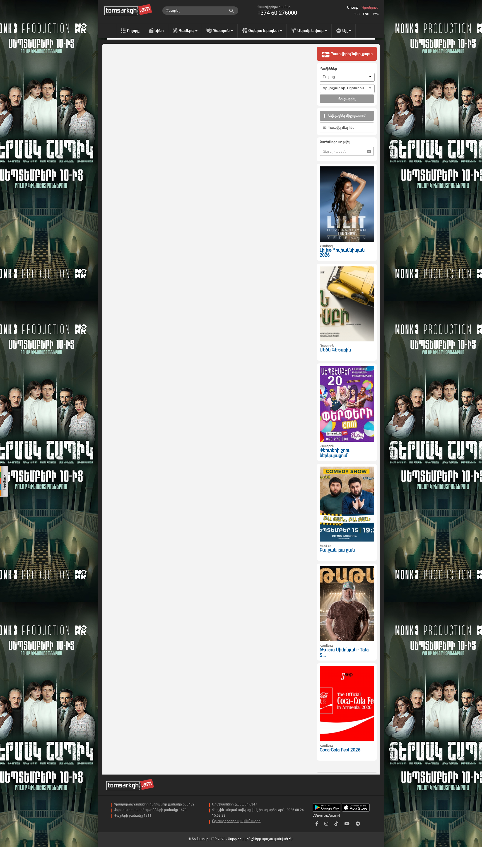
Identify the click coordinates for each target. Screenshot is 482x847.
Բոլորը (133, 30)
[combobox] (347, 77)
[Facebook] (316, 823)
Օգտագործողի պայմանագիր (236, 821)
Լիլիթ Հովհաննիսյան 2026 (342, 252)
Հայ (356, 14)
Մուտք (352, 7)
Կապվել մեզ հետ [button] (341, 128)
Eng (366, 14)
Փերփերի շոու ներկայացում (334, 453)
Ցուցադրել (346, 99)
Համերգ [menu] (187, 30)
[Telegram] (358, 823)
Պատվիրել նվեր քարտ (351, 54)
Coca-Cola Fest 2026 (340, 750)
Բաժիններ (328, 69)
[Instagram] (326, 823)
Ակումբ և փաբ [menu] (310, 30)
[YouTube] (347, 823)
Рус (376, 14)
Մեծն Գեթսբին (335, 350)
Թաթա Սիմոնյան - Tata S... (344, 652)
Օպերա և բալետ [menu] (263, 30)
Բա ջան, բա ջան (337, 550)
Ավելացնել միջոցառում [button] (346, 116)
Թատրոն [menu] (221, 30)
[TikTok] (336, 823)
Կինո (159, 30)
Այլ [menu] (345, 30)
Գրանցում (370, 7)
